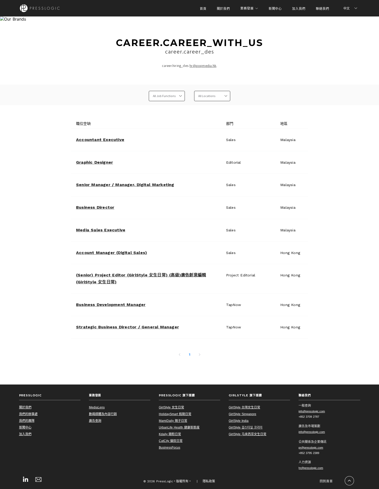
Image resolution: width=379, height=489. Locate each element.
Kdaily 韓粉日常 (170, 434)
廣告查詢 (95, 421)
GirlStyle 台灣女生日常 (244, 407)
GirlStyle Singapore (242, 414)
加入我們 (299, 9)
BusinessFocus (169, 447)
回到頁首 (326, 481)
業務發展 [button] (247, 8)
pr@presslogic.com (311, 447)
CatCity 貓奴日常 (171, 441)
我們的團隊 (27, 421)
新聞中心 (275, 9)
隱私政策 (209, 481)
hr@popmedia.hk (203, 65)
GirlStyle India (239, 421)
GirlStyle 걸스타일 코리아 (245, 427)
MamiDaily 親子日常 (173, 421)
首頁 (203, 9)
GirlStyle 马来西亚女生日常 (247, 434)
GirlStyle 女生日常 (171, 407)
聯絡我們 (322, 9)
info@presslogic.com (312, 411)
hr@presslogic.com (311, 467)
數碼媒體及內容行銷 (103, 414)
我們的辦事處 (28, 414)
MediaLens (97, 407)
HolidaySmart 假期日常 (175, 414)
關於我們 (223, 9)
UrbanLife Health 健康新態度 (179, 427)
